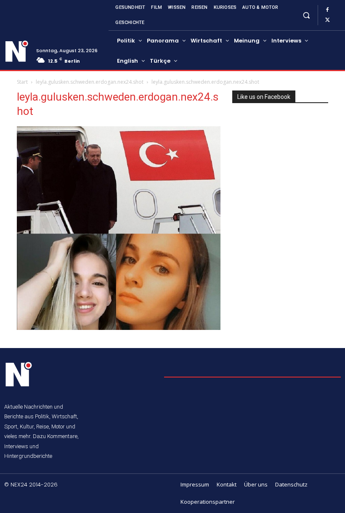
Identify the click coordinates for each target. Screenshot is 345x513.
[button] (306, 15)
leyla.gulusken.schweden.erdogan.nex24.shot (89, 81)
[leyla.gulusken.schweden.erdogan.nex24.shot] (118, 328)
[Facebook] (327, 10)
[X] (327, 20)
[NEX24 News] (17, 51)
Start (22, 81)
